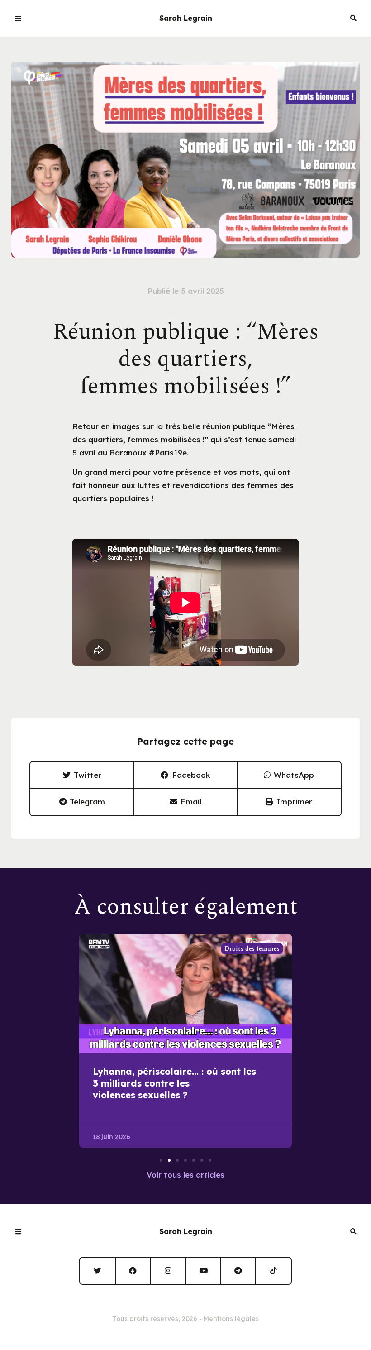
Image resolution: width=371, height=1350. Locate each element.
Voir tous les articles (185, 1174)
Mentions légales (231, 1319)
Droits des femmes (252, 948)
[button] (82, 775)
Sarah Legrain (185, 18)
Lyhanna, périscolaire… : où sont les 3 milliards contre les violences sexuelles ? (174, 1083)
